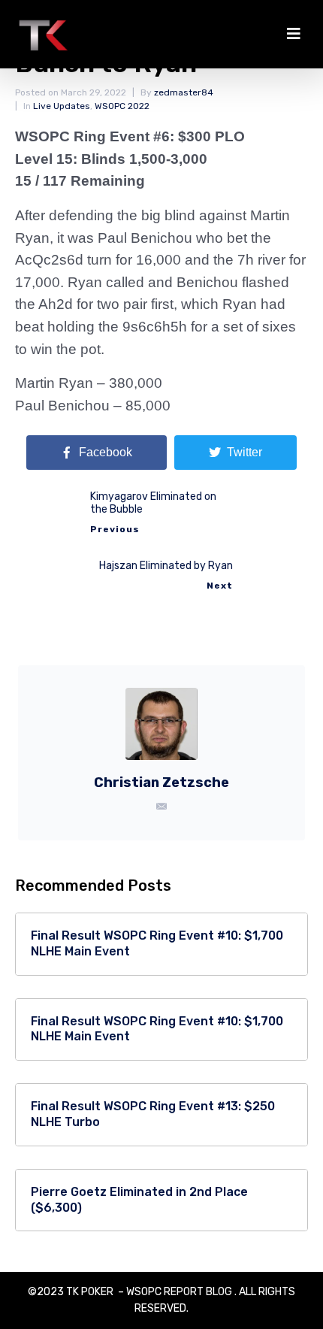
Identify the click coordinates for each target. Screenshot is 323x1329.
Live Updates (61, 106)
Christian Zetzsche (161, 782)
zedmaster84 (183, 92)
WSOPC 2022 (122, 106)
